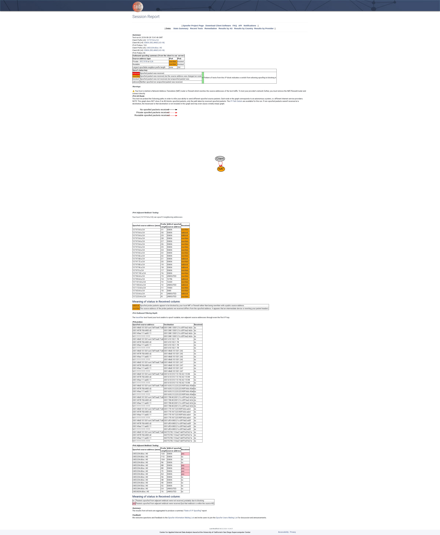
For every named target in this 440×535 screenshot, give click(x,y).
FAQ (235, 25)
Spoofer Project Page (193, 25)
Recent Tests (196, 28)
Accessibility (283, 532)
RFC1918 (143, 61)
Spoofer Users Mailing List (227, 518)
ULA (151, 61)
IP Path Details (236, 101)
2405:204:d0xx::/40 (154, 48)
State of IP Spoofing (192, 511)
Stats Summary (180, 28)
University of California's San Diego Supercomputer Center (226, 532)
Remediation (211, 28)
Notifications (250, 25)
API (240, 25)
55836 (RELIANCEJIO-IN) (154, 43)
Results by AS (225, 28)
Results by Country (243, 28)
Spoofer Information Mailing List (181, 518)
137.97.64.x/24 (153, 40)
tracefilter (139, 317)
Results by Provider (264, 28)
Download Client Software (218, 25)
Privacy (293, 532)
